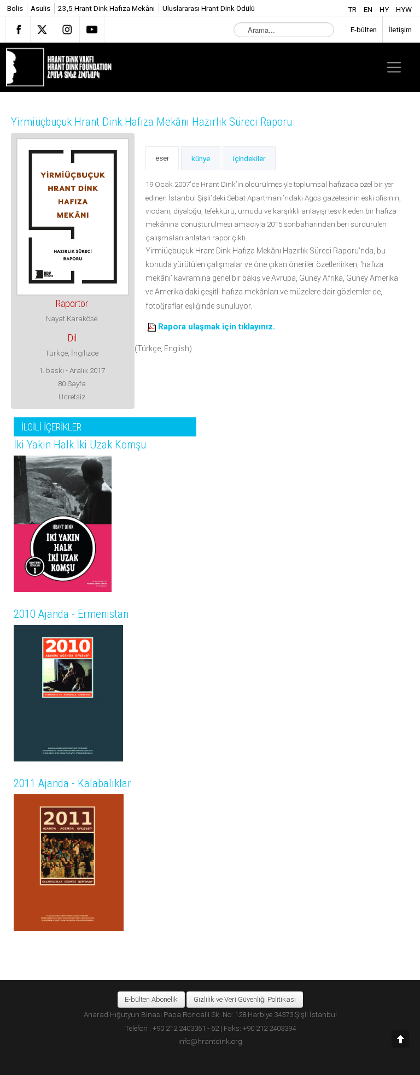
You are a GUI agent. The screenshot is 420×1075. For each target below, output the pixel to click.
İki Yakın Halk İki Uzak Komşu (80, 444)
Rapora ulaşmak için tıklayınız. (216, 327)
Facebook (18, 29)
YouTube (92, 29)
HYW (404, 9)
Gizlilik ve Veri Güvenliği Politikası (245, 999)
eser (162, 157)
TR (353, 9)
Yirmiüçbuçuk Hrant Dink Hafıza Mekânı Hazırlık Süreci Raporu (151, 121)
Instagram (67, 29)
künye (200, 158)
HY (385, 9)
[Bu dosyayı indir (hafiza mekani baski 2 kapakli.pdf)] (152, 327)
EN (369, 9)
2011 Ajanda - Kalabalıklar (72, 783)
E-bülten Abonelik (151, 999)
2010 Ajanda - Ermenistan (71, 614)
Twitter (43, 29)
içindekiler (249, 158)
